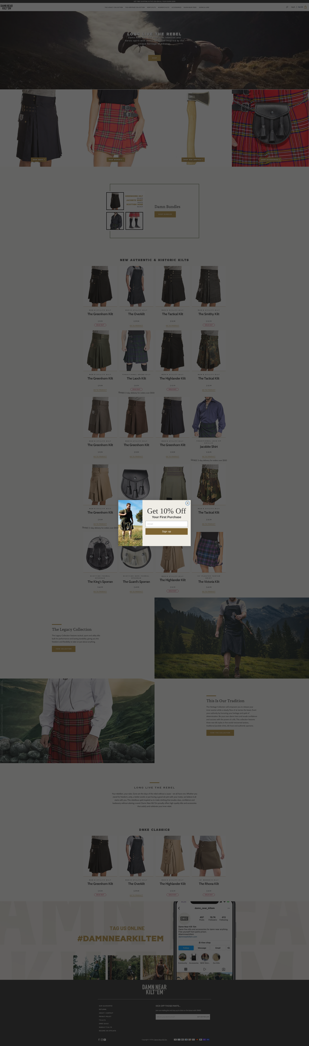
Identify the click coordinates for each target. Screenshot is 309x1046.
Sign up (166, 531)
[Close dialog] (188, 503)
